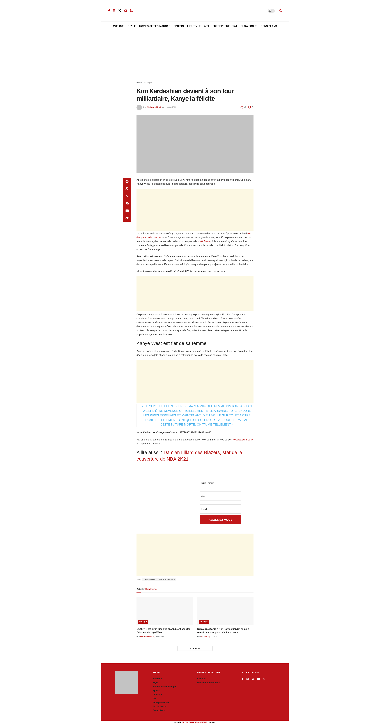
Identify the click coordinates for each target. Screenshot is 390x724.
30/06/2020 (171, 107)
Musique (118, 26)
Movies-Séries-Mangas (154, 26)
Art (206, 26)
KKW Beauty (205, 241)
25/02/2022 (159, 637)
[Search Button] (280, 10)
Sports (179, 26)
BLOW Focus (249, 26)
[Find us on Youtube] (125, 10)
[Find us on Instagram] (114, 10)
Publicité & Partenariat (208, 682)
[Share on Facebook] (127, 181)
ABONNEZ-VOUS (220, 519)
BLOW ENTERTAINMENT (194, 722)
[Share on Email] (127, 210)
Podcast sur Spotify (243, 439)
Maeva (204, 637)
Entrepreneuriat (225, 26)
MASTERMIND (146, 637)
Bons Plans (269, 26)
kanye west (149, 579)
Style (132, 26)
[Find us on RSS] (131, 10)
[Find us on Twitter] (119, 10)
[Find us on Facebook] (109, 10)
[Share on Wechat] (127, 203)
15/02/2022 (214, 637)
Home (139, 83)
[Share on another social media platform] (127, 218)
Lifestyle (194, 26)
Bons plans (159, 710)
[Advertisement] (195, 56)
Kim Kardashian (167, 579)
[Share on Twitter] (127, 188)
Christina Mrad (154, 107)
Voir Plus (195, 648)
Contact (201, 678)
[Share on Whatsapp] (127, 196)
